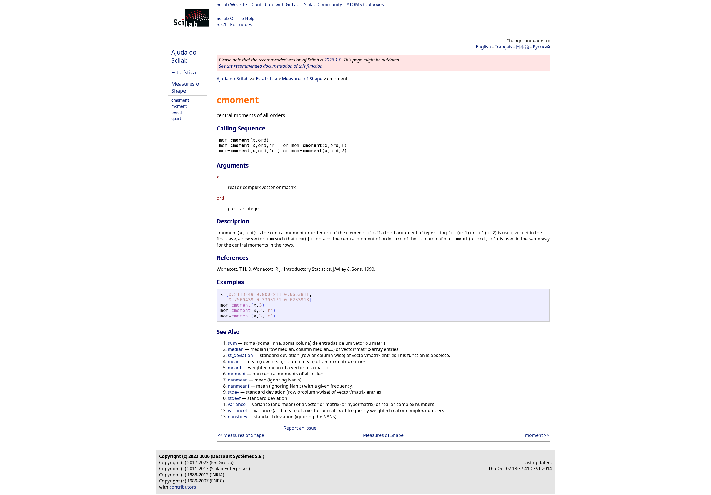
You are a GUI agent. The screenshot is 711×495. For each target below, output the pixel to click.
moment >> (537, 435)
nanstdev (237, 416)
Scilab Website (232, 4)
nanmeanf (238, 386)
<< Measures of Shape (240, 435)
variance (237, 404)
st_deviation (240, 355)
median (236, 349)
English (483, 47)
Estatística (183, 72)
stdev (233, 392)
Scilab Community (323, 4)
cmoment (180, 100)
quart (176, 118)
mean (234, 361)
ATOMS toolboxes (365, 4)
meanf (234, 368)
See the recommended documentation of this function (270, 66)
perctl (176, 112)
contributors (182, 487)
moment (179, 106)
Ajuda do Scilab (183, 56)
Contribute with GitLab (275, 4)
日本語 (522, 47)
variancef (237, 410)
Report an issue (300, 428)
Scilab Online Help (236, 18)
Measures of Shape (302, 79)
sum (232, 343)
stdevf (234, 398)
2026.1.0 (332, 60)
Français (503, 47)
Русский (541, 47)
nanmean (238, 380)
